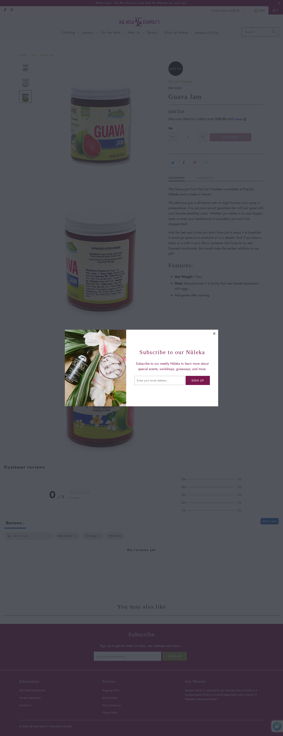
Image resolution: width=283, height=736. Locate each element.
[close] (214, 333)
